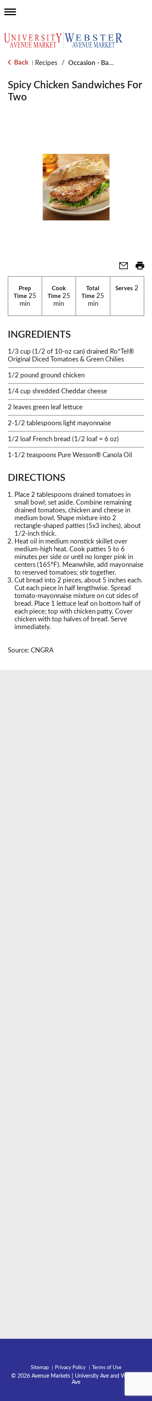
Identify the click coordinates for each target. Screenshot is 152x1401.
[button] (120, 268)
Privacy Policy (70, 1367)
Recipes (46, 63)
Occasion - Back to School (106, 63)
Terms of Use (107, 1367)
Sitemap (40, 1367)
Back (20, 62)
